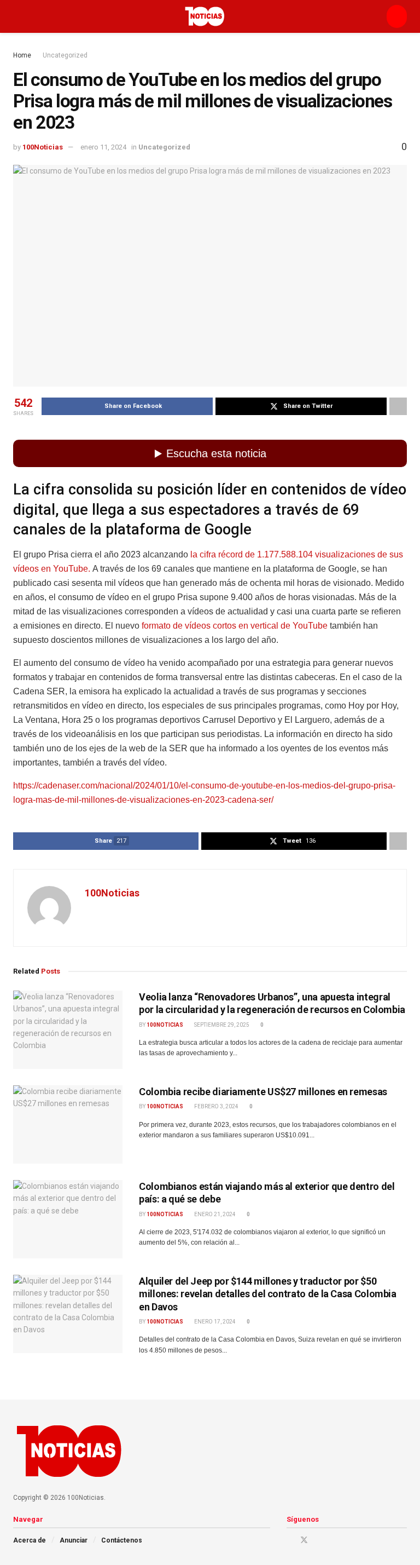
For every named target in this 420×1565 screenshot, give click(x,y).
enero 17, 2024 (214, 1322)
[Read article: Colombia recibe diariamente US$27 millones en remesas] (67, 1124)
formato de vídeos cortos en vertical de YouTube (233, 625)
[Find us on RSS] (346, 1540)
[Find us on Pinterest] (319, 1540)
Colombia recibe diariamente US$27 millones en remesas (263, 1091)
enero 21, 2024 (214, 1214)
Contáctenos (121, 1540)
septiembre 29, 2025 (221, 1025)
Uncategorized (65, 55)
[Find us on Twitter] (304, 1540)
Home (22, 55)
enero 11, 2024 (103, 147)
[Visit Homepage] (204, 16)
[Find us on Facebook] (290, 1540)
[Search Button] (397, 16)
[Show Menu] (17, 16)
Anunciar (74, 1540)
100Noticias (42, 147)
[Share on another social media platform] (398, 406)
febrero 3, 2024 (215, 1106)
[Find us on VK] (332, 1540)
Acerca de (29, 1540)
